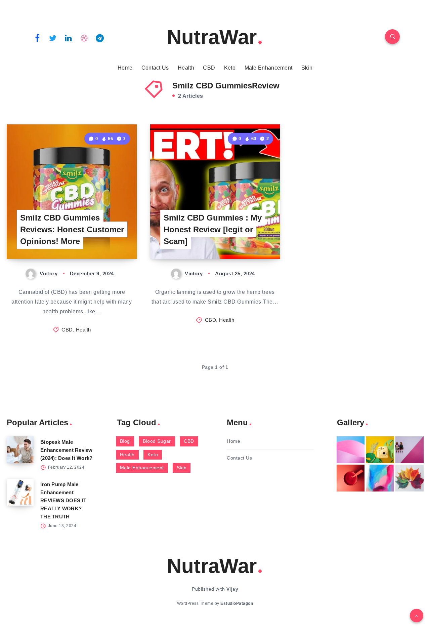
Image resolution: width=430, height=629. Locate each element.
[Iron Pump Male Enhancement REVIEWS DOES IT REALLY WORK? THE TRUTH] (20, 492)
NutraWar (212, 37)
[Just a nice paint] (380, 478)
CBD (209, 68)
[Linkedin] (68, 37)
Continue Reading (105, 239)
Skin (306, 68)
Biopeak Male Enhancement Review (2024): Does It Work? (66, 450)
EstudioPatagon (236, 603)
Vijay (232, 589)
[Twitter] (53, 37)
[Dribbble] (84, 37)
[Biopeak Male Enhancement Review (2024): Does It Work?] (20, 449)
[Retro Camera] (380, 449)
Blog (125, 441)
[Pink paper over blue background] (351, 449)
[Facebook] (37, 37)
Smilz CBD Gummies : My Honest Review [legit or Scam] (213, 229)
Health (186, 68)
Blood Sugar (157, 441)
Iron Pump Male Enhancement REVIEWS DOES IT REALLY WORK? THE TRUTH (63, 500)
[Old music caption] (409, 449)
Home (125, 68)
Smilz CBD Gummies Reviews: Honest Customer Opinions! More (72, 229)
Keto (229, 68)
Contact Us (155, 68)
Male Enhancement (269, 68)
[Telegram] (99, 37)
